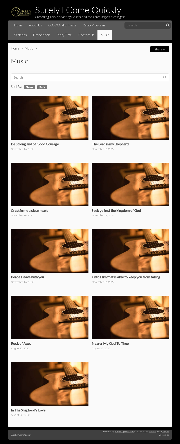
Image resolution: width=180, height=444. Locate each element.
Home (18, 25)
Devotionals (41, 35)
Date (42, 87)
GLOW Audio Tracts (62, 25)
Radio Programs (94, 25)
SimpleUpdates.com (124, 431)
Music (105, 35)
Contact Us (86, 35)
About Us (35, 25)
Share (159, 49)
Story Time (64, 35)
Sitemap (152, 431)
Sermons (20, 35)
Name (29, 87)
